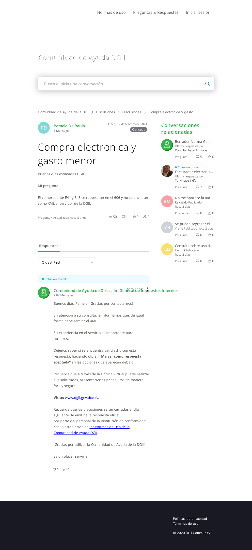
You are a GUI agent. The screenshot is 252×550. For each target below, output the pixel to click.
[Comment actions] (147, 289)
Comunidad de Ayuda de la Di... (63, 112)
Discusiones (105, 112)
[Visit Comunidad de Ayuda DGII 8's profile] (44, 293)
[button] (113, 216)
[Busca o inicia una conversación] (207, 83)
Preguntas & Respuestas (156, 12)
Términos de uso (186, 523)
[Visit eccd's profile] (167, 145)
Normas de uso (111, 12)
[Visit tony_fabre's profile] (167, 171)
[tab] (49, 246)
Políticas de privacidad (190, 519)
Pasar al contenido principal (26, 3)
